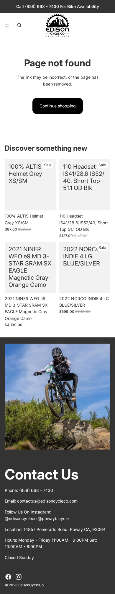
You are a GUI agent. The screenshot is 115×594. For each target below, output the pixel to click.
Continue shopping (58, 105)
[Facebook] (8, 576)
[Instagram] (18, 576)
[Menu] (7, 25)
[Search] (19, 25)
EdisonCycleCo (31, 585)
